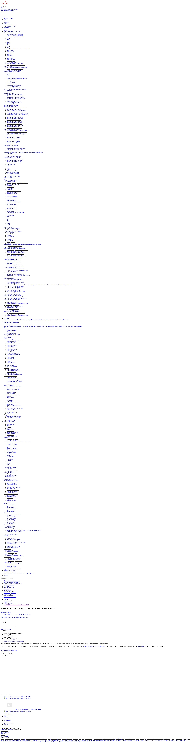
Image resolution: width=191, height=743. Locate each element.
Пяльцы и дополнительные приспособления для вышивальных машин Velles (23, 152)
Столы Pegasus (10, 236)
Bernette (9, 40)
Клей (8, 413)
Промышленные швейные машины (13, 179)
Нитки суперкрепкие (12, 345)
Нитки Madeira (10, 360)
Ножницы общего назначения (14, 374)
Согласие (9, 729)
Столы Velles (10, 240)
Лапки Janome (10, 57)
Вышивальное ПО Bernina (13, 140)
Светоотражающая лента (13, 490)
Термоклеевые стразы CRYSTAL (15, 555)
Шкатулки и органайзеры (10, 415)
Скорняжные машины (12, 192)
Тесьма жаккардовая (12, 484)
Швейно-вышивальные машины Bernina (17, 132)
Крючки (9, 447)
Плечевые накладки (9, 476)
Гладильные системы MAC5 (14, 314)
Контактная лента (11, 496)
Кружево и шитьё (11, 510)
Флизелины (9, 468)
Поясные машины (11, 200)
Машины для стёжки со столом (14, 94)
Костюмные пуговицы (12, 440)
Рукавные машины (11, 204)
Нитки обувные (11, 342)
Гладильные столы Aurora (13, 294)
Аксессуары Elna (11, 82)
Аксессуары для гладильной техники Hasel (17, 303)
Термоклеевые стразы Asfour (14, 558)
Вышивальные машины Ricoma (15, 125)
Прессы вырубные (11, 271)
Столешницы (10, 243)
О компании (7, 717)
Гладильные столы (18, 284)
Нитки (5, 338)
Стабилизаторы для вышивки (11, 172)
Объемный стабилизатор (13, 173)
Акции (5, 21)
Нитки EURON (10, 352)
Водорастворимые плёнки (13, 175)
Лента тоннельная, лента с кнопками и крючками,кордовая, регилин (24, 530)
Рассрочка (14, 650)
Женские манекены (11, 330)
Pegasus (8, 223)
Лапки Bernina (10, 51)
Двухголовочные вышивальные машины (17, 108)
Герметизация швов (12, 207)
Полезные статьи (11, 26)
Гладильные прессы (9, 284)
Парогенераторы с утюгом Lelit (15, 306)
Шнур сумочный (11, 519)
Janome (8, 46)
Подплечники (10, 478)
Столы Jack (9, 239)
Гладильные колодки (9, 278)
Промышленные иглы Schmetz (14, 246)
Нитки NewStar (10, 362)
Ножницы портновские (13, 369)
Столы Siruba (10, 238)
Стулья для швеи (11, 242)
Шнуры (5, 512)
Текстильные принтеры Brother (11, 573)
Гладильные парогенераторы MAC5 (16, 313)
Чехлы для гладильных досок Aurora (16, 291)
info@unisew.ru (4, 9)
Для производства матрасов (14, 201)
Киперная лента (11, 495)
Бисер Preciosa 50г (11, 566)
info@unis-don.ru (142, 646)
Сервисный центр (11, 25)
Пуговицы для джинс (12, 439)
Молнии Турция (11, 433)
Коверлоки (34, 319)
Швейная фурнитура (9, 421)
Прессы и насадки (11, 445)
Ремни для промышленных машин (15, 254)
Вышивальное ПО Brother (13, 141)
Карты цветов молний (12, 432)
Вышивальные (10, 208)
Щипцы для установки (12, 449)
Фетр (5, 376)
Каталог (3, 11)
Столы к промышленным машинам (13, 231)
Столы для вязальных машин (14, 70)
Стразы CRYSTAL (8, 554)
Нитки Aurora (10, 357)
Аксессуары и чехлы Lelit (13, 310)
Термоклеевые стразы (12, 551)
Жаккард (9, 474)
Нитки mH (9, 361)
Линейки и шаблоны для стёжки (15, 380)
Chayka (8, 43)
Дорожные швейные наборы (14, 416)
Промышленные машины (10, 180)
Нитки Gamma (10, 346)
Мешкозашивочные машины (14, 191)
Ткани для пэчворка (12, 382)
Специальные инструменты (14, 405)
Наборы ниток (10, 365)
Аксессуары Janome (12, 83)
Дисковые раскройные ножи (14, 260)
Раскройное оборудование (10, 259)
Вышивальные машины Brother (15, 118)
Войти (2, 10)
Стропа (8, 463)
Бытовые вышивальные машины (15, 112)
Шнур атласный (11, 520)
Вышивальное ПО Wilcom (13, 144)
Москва (2, 7)
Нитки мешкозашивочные (13, 343)
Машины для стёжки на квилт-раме (16, 95)
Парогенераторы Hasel (12, 302)
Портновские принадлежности (11, 394)
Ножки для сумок (11, 457)
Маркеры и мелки (11, 392)
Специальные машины (12, 205)
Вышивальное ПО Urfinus (13, 138)
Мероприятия (7, 720)
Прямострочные (11, 181)
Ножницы (6, 368)
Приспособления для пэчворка (14, 381)
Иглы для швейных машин (10, 62)
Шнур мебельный (11, 518)
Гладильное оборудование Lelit (11, 305)
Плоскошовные (10, 187)
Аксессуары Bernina (12, 79)
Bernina (8, 39)
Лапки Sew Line (11, 59)
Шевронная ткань (8, 177)
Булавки (9, 396)
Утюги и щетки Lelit (12, 307)
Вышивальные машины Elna (14, 120)
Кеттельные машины (39, 326)
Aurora (8, 38)
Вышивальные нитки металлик (15, 161)
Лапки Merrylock (11, 61)
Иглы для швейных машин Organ (15, 63)
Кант (8, 502)
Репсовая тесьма (11, 488)
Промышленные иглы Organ (14, 247)
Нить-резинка (10, 350)
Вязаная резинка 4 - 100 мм (13, 539)
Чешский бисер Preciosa (10, 565)
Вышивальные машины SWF (14, 126)
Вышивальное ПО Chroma (13, 137)
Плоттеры (6, 99)
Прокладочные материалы (10, 467)
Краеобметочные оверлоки (24, 319)
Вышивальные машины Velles (14, 128)
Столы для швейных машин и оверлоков (17, 67)
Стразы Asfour (7, 557)
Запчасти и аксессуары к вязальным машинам (70, 326)
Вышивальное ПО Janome (13, 142)
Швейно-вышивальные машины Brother (17, 133)
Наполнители (10, 384)
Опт (5, 19)
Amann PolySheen (11, 164)
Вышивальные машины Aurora (14, 116)
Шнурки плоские (11, 522)
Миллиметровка (11, 393)
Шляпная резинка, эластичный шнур (16, 542)
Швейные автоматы (9, 227)
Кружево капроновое (12, 508)
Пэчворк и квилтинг (11, 376)
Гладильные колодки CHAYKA (15, 279)
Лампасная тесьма (11, 486)
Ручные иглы (10, 404)
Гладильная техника (9, 276)
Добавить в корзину (6, 629)
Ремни (8, 75)
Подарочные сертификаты (10, 103)
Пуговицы (6, 437)
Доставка (9, 650)
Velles (8, 225)
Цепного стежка (11, 203)
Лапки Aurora (10, 50)
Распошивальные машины (10, 319)
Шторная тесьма (11, 526)
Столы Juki (9, 235)
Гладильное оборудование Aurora (12, 288)
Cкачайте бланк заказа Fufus (8, 649)
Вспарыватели (10, 397)
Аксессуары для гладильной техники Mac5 (17, 315)
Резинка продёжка (11, 543)
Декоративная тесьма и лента (11, 480)
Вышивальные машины (10, 106)
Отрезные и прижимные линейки (15, 266)
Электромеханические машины (15, 34)
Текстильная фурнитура (10, 479)
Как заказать (7, 17)
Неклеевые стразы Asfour (13, 559)
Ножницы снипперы (12, 373)
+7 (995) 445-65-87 (5, 6)
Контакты (6, 27)
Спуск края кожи (11, 199)
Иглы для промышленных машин (32, 244)
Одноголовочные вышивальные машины (17, 113)
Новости (6, 724)
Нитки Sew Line (11, 364)
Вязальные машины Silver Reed (11, 322)
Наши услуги (7, 719)
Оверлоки (6, 49)
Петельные (9, 189)
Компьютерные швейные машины (15, 36)
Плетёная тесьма (11, 492)
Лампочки (9, 73)
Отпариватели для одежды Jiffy (15, 287)
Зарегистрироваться (9, 10)
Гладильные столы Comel (13, 283)
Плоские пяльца (11, 154)
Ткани (5, 419)
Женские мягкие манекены (13, 335)
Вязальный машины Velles (10, 326)
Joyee (8, 220)
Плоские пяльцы (11, 146)
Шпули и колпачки (11, 77)
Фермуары (9, 465)
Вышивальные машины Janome (15, 121)
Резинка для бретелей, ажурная (14, 528)
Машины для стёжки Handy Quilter (15, 97)
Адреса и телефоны (13, 9)
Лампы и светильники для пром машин (17, 256)
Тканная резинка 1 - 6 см (13, 541)
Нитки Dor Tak (10, 358)
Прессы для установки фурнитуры (15, 268)
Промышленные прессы (10, 267)
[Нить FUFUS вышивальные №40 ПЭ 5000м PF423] (17, 614)
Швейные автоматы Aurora (13, 228)
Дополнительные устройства (14, 156)
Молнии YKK (10, 435)
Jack (8, 217)
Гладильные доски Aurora (13, 290)
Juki (8, 47)
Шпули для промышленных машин (16, 252)
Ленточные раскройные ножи (14, 264)
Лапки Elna (9, 54)
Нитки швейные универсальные (15, 339)
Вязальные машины (9, 321)
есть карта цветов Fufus (10, 639)
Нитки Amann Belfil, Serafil (13, 354)
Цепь (8, 464)
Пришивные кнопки (12, 443)
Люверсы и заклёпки (12, 448)
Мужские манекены (12, 331)
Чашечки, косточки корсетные (14, 532)
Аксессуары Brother (12, 81)
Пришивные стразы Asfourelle (14, 561)
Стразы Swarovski (8, 550)
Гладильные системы (52, 284)
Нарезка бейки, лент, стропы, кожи (15, 212)
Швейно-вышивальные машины (12, 129)
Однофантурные (11, 323)
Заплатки (9, 398)
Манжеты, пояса (11, 545)
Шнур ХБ (9, 515)
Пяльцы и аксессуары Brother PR (12, 145)
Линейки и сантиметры (13, 389)
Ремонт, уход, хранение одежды (15, 408)
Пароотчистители (42, 284)
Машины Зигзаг (11, 195)
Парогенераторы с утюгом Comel (15, 282)
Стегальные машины (12, 209)
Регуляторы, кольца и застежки (14, 531)
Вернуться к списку (6, 612)
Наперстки (9, 401)
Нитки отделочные (11, 341)
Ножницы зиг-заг (11, 372)
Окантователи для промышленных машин (17, 250)
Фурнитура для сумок (9, 451)
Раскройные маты (11, 377)
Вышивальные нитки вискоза (14, 160)
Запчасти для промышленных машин (13, 258)
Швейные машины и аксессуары (12, 31)
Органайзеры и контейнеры (14, 417)
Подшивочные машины (13, 197)
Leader (67, 319)
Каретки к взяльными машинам (25, 326)
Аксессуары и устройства (13, 150)
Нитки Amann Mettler (12, 356)
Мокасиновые (10, 211)
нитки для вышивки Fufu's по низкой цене (94, 646)
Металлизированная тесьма (14, 487)
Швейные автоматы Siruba (13, 230)
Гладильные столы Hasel (13, 301)
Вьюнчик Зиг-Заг (11, 483)
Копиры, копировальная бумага (15, 386)
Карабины (9, 453)
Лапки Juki (9, 55)
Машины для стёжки (9, 93)
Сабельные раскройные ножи (14, 262)
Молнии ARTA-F (11, 429)
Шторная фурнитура (9, 524)
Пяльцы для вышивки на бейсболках (16, 148)
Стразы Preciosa (8, 562)
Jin (7, 219)
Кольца (8, 455)
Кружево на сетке (11, 507)
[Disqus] (95, 674)
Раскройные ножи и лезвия (13, 378)
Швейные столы (8, 66)
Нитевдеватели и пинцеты (13, 402)
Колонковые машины (12, 196)
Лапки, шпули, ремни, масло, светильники (14, 248)
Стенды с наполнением (13, 353)
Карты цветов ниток (12, 366)
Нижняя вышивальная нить (14, 162)
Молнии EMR (10, 431)
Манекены (6, 327)
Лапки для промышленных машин (15, 251)
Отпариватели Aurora (12, 293)
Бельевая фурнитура (9, 527)
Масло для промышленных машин (15, 255)
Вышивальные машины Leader (14, 124)
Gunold (8, 169)
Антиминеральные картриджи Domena (16, 297)
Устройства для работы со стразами (13, 569)
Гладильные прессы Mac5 (13, 317)
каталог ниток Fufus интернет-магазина (14, 641)
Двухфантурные (11, 325)
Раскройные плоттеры (9, 570)
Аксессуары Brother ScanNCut (14, 102)
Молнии (6, 423)
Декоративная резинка (12, 537)
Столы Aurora (10, 232)
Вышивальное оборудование (11, 105)
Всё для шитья (7, 337)
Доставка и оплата (8, 18)
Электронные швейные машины (15, 35)
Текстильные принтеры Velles (27, 573)
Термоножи (9, 263)
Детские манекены (11, 333)
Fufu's (8, 168)
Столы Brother (10, 234)
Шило (8, 406)
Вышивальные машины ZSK (14, 109)
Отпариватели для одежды (64, 284)
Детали (8, 91)
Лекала (8, 390)
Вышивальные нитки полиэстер (15, 158)
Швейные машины (8, 32)
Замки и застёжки (11, 452)
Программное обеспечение (51, 326)
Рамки (8, 461)
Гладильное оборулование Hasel (12, 299)
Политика (3, 729)
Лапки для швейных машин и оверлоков (19, 49)
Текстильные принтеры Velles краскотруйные (18, 275)
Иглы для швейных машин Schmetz (16, 65)
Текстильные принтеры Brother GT (15, 274)
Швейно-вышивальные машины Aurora (17, 130)
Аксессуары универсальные (14, 85)
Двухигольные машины (13, 184)
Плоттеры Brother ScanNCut (14, 101)
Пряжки (9, 460)
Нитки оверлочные (11, 347)
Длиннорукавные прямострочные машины (17, 183)
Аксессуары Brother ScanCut (14, 87)
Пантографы (10, 153)
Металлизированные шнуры (14, 514)
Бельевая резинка (11, 538)
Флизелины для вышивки (13, 176)
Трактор (9, 427)
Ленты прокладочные (12, 469)
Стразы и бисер (7, 549)
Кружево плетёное (11, 506)
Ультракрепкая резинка (12, 547)
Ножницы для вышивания (13, 370)
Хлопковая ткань (11, 420)
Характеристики (5, 651)
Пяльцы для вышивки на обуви (15, 149)
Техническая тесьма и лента (11, 494)
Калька (8, 388)
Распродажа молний (12, 436)
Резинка (6, 535)
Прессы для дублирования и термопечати (17, 270)
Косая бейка (10, 498)
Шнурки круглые (11, 523)
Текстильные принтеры (10, 272)
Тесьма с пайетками (12, 491)
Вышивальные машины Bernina (15, 117)
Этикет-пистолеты (11, 409)
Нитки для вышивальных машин (12, 157)
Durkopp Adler (10, 215)
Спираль (9, 425)
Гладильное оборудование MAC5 (12, 311)
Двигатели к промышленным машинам (14, 244)
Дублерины (9, 471)
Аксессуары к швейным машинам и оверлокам (16, 78)
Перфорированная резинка (13, 546)
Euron (8, 167)
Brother (8, 42)
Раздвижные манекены (9, 329)
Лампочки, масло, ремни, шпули (12, 71)
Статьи (5, 721)
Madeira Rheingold (11, 171)
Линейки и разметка (9, 385)
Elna (8, 45)
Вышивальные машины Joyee (14, 122)
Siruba (8, 224)
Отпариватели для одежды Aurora (15, 286)
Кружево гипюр (11, 511)
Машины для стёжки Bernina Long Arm (16, 98)
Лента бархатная (11, 482)
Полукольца (10, 459)
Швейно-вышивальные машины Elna (16, 134)
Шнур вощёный (11, 516)
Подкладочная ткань (9, 472)
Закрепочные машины (12, 193)
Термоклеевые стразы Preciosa (14, 563)
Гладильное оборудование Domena (12, 295)
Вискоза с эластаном (12, 475)
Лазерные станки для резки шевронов (16, 110)
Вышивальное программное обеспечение (14, 136)
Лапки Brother (10, 53)
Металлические (10, 424)
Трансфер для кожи (11, 500)
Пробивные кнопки (12, 444)
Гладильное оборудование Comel (12, 280)
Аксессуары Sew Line (12, 86)
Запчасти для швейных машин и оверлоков (15, 89)
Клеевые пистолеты (12, 412)
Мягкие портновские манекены (12, 334)
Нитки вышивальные (12, 349)
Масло (8, 74)
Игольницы (10, 400)
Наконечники (10, 456)
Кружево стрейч (11, 504)
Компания (6, 22)
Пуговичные (10, 188)
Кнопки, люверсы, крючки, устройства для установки (17, 441)
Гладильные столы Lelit (13, 309)
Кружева (6, 503)
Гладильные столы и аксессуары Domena (17, 298)
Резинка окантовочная (12, 534)
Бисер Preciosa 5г (11, 567)
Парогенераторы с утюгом (30, 284)
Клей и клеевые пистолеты (10, 410)
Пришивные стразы (12, 553)
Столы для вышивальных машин (15, 69)
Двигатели (9, 90)
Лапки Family (10, 58)
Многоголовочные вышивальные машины (17, 114)
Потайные (9, 428)
